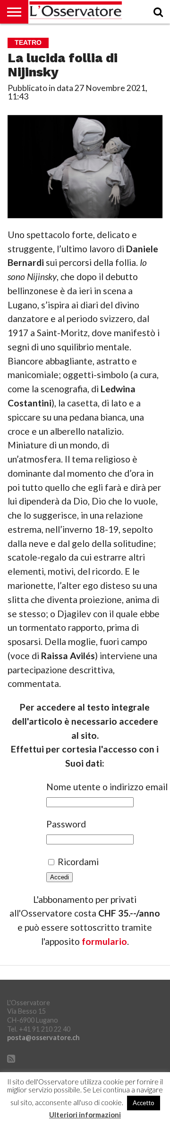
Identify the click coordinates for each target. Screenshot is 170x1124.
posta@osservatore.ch (43, 1037)
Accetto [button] (143, 1103)
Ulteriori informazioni (85, 1114)
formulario (104, 941)
